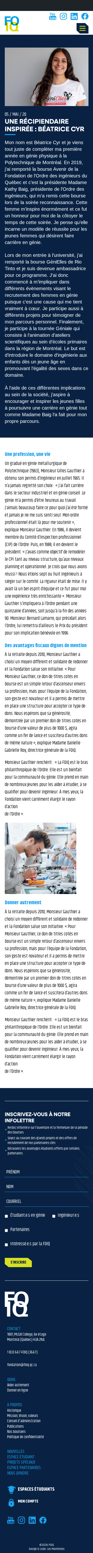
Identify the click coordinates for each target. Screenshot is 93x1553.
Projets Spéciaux (21, 1462)
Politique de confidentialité (25, 1437)
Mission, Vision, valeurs (22, 1415)
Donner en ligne (17, 1390)
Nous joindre (18, 1473)
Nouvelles (15, 1452)
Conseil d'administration (24, 1421)
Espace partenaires (24, 1468)
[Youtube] (52, 16)
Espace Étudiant (21, 1457)
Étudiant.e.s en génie (27, 1215)
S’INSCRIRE (18, 1262)
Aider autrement (18, 1385)
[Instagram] (63, 16)
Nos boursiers (16, 1431)
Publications (15, 1426)
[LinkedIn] (74, 16)
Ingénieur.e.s (68, 1215)
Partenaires (20, 1229)
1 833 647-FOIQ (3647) (22, 1352)
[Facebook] (84, 16)
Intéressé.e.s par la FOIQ (30, 1244)
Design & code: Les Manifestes (46, 1549)
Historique (14, 1410)
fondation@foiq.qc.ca (22, 1364)
